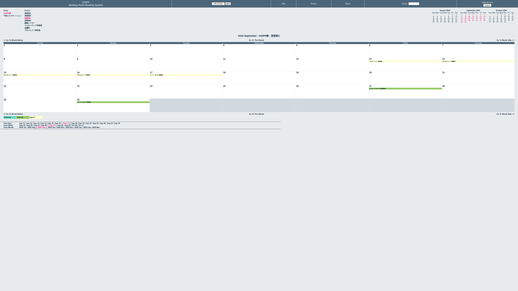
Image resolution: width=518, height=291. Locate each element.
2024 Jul (22, 127)
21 (445, 20)
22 (448, 20)
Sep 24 (117, 123)
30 (452, 21)
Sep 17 (66, 123)
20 (441, 20)
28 (445, 21)
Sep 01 (37, 125)
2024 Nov (60, 127)
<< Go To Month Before (13, 40)
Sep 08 (44, 125)
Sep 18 (74, 123)
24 (456, 20)
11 (433, 18)
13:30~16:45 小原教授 (84, 102)
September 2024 (473, 10)
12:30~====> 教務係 (375, 61)
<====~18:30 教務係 (156, 75)
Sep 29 (67, 125)
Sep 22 (103, 123)
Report (347, 4)
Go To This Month (256, 40)
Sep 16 (58, 123)
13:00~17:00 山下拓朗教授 (377, 88)
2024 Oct (51, 127)
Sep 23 (110, 123)
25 (433, 21)
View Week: (8, 125)
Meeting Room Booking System (86, 5)
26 (437, 21)
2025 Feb (87, 127)
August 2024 (445, 10)
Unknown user (487, 2)
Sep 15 (50, 123)
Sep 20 (88, 123)
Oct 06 (74, 125)
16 (452, 18)
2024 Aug (31, 127)
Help (283, 4)
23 (452, 20)
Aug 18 (22, 125)
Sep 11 (22, 123)
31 (456, 21)
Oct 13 (81, 125)
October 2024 (501, 10)
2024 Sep (41, 127)
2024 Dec (69, 127)
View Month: (9, 127)
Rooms (313, 4)
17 (456, 18)
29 (448, 21)
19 (437, 20)
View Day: (8, 123)
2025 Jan (78, 127)
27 (441, 21)
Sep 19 (81, 123)
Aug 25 (29, 125)
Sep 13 (36, 123)
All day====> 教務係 (448, 61)
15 (448, 18)
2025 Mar (96, 127)
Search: (405, 4)
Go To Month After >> (505, 40)
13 (441, 18)
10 (456, 16)
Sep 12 (29, 123)
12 (437, 18)
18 (433, 20)
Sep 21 (95, 123)
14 (445, 18)
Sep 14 (43, 123)
